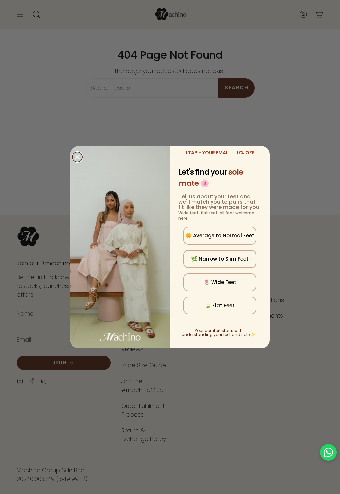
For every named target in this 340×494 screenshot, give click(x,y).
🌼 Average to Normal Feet (219, 235)
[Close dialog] (77, 157)
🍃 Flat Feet (220, 305)
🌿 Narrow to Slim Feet (220, 258)
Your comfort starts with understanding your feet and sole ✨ (219, 332)
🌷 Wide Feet (220, 282)
